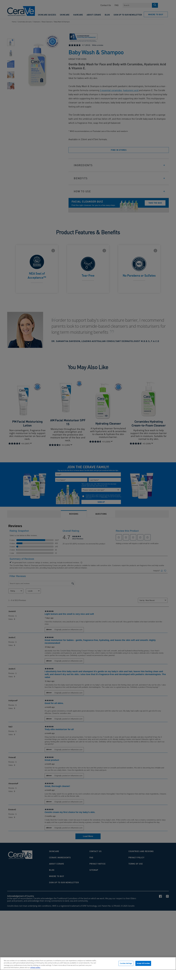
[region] (88, 963)
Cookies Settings (126, 963)
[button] (173, 485)
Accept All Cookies (143, 963)
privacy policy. (35, 967)
